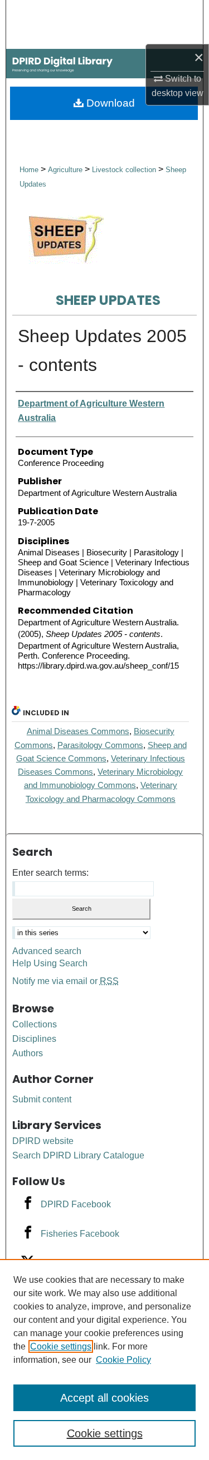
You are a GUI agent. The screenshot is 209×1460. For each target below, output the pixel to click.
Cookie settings (60, 1346)
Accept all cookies (104, 1398)
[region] (104, 1359)
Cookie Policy (123, 1359)
